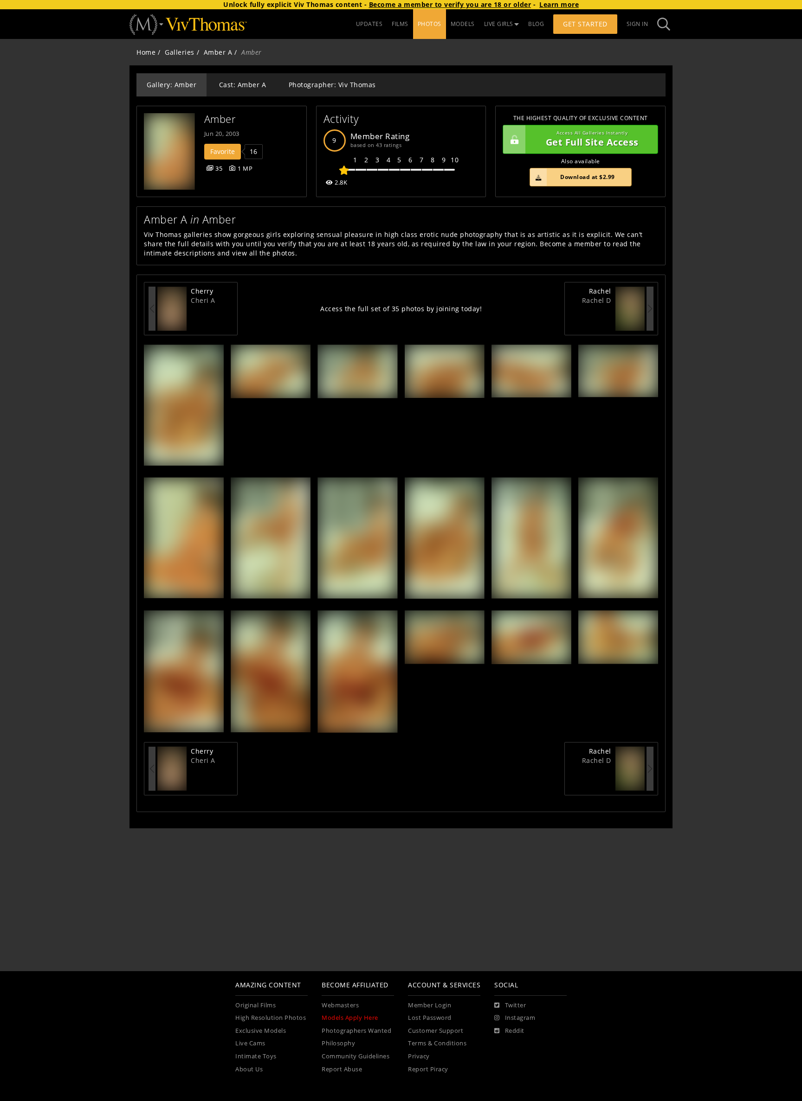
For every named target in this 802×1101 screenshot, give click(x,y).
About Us (249, 1069)
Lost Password (430, 1018)
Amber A (218, 52)
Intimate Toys (256, 1056)
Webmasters (340, 1005)
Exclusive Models (260, 1031)
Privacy (419, 1056)
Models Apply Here (350, 1018)
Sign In (637, 24)
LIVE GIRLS (498, 24)
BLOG (536, 24)
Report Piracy (428, 1069)
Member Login (429, 1005)
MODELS (463, 24)
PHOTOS (429, 24)
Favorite (222, 151)
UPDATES (369, 24)
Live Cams (250, 1043)
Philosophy (338, 1043)
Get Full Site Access (592, 139)
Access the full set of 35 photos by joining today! (401, 308)
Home (145, 52)
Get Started (585, 23)
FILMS (400, 24)
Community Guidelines (355, 1056)
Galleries (179, 52)
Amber (220, 119)
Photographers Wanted (356, 1031)
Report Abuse (342, 1069)
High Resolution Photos (270, 1018)
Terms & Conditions (437, 1043)
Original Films (255, 1005)
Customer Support (435, 1031)
